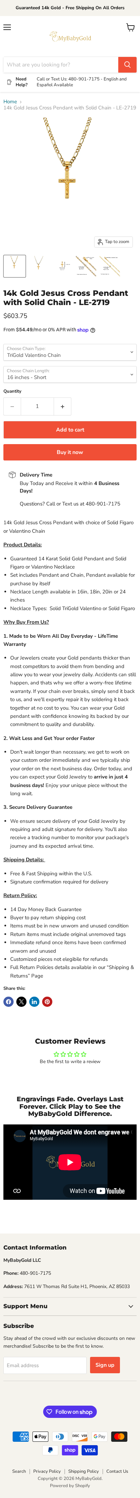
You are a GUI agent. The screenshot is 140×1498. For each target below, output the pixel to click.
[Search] (127, 65)
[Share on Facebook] (8, 1002)
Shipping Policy (83, 1471)
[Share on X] (21, 1002)
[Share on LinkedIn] (34, 1002)
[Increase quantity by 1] (62, 406)
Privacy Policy (47, 1471)
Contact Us (117, 1471)
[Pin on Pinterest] (47, 1002)
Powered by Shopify (70, 1486)
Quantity (12, 391)
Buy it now (70, 452)
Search (19, 1471)
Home (10, 102)
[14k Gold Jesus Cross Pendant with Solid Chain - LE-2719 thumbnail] (14, 266)
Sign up (105, 1365)
